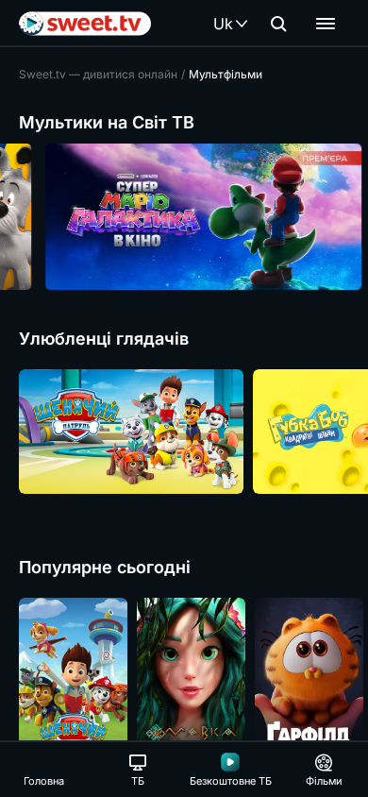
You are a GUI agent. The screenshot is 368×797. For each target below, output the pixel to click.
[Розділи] (325, 23)
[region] (184, 217)
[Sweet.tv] (85, 23)
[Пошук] (278, 23)
